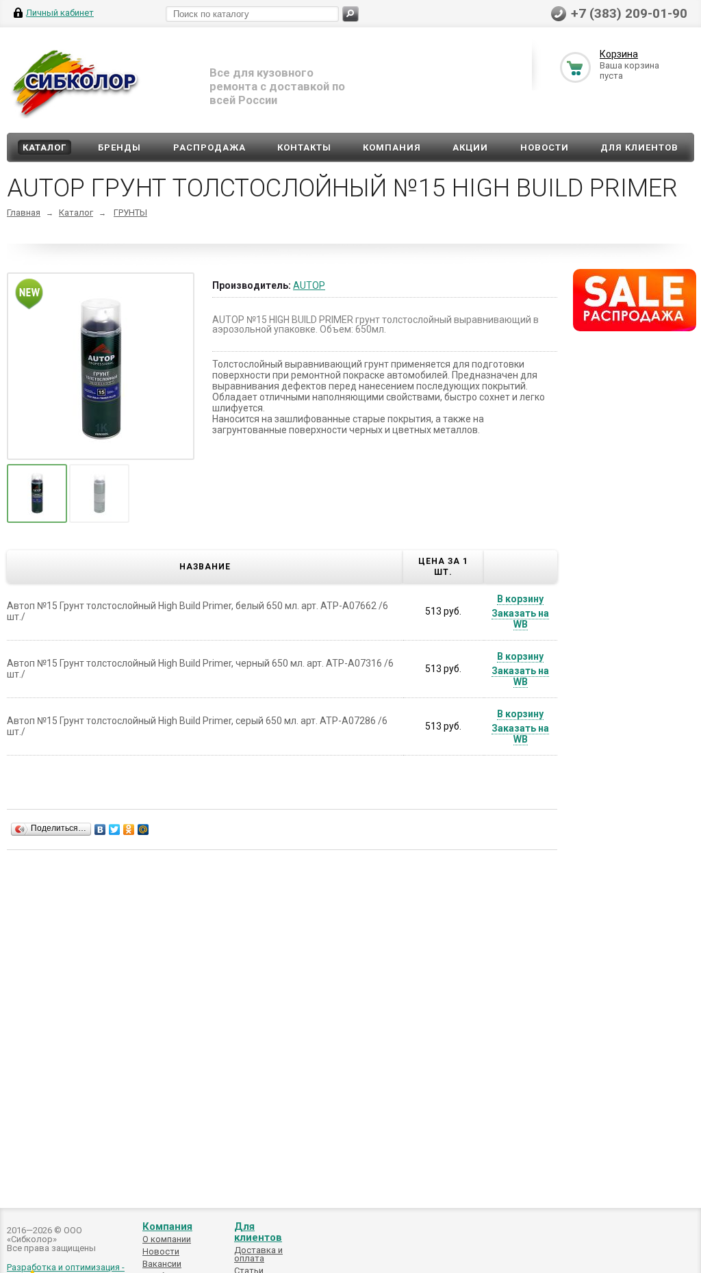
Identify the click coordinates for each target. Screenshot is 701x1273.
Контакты (304, 147)
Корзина (619, 54)
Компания (392, 147)
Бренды (119, 147)
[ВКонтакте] (100, 829)
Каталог (44, 147)
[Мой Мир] (143, 829)
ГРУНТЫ (130, 212)
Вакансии (161, 1264)
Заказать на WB (520, 619)
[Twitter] (114, 829)
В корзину (520, 598)
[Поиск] (350, 14)
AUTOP (309, 285)
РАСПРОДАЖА (209, 147)
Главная (23, 212)
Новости (544, 147)
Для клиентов (639, 147)
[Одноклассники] (129, 829)
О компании (166, 1239)
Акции (470, 147)
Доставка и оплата (258, 1254)
